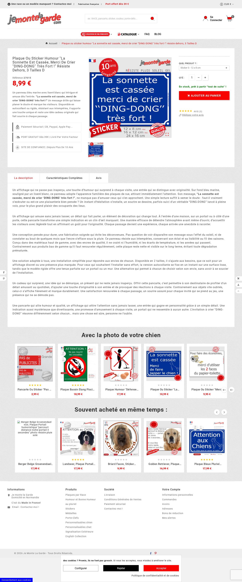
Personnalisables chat (79, 527)
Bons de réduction (172, 513)
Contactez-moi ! (30, 507)
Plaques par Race (76, 495)
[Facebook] (150, 553)
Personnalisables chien (79, 522)
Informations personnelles (177, 495)
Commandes (169, 499)
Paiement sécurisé (115, 504)
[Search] (152, 18)
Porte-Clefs (72, 518)
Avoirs (166, 504)
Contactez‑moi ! (113, 508)
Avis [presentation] (99, 178)
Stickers (70, 508)
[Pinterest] (155, 553)
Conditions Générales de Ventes (122, 499)
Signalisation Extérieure (79, 531)
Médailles (71, 513)
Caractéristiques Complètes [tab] (64, 178)
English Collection (76, 536)
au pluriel (71, 504)
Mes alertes (169, 518)
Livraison (109, 495)
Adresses (167, 508)
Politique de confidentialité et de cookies (155, 575)
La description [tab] (23, 178)
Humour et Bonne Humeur (81, 499)
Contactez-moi (63, 4)
